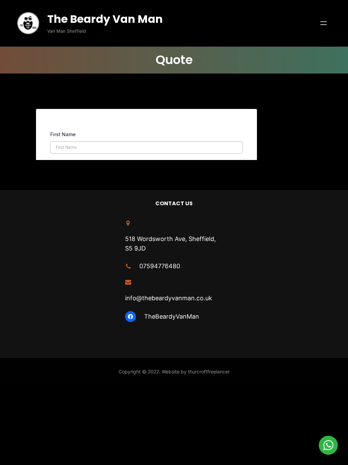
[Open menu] (323, 23)
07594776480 (159, 266)
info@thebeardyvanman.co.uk (168, 298)
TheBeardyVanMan (171, 316)
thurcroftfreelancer (209, 371)
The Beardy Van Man (105, 19)
